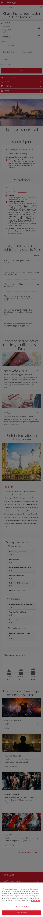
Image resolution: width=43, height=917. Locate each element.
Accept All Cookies (21, 913)
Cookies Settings (21, 906)
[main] (21, 899)
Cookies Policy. (35, 900)
